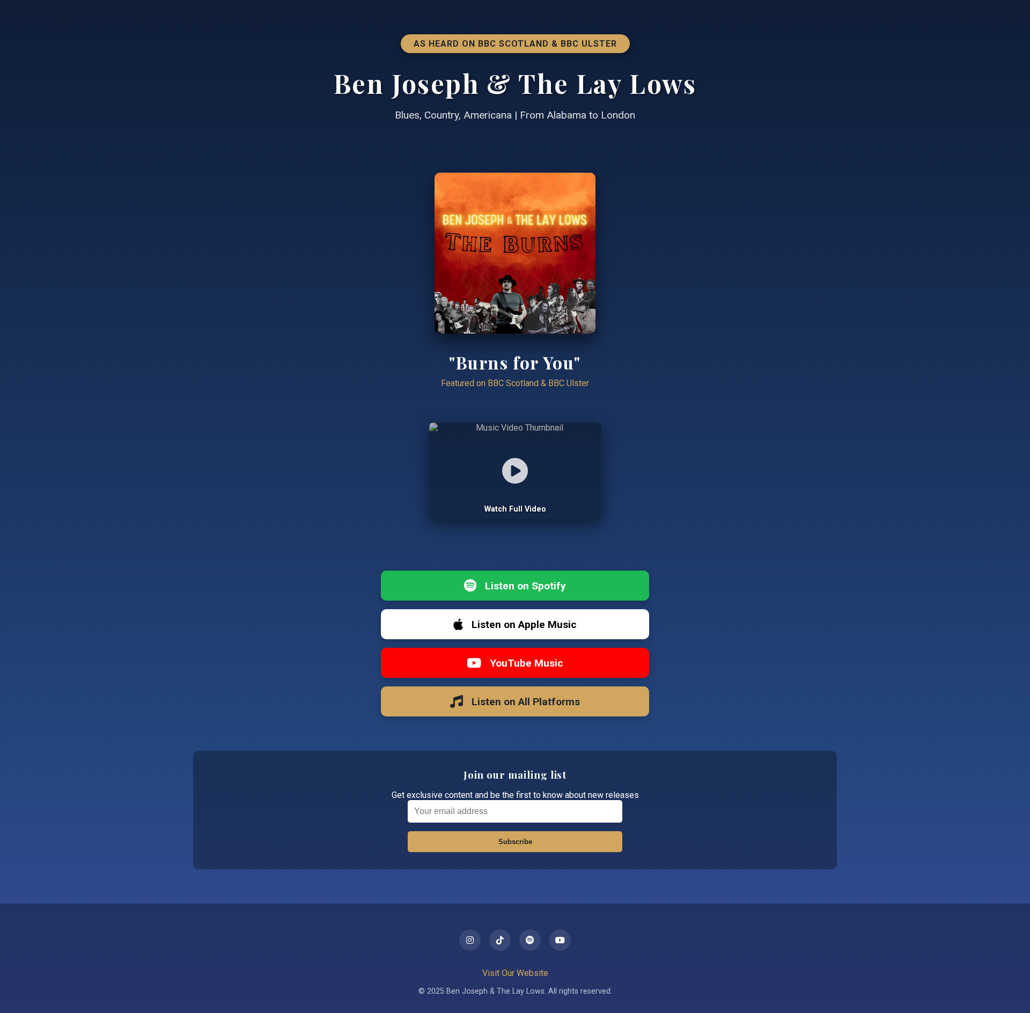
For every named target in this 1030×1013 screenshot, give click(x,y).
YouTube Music (526, 663)
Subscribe (515, 842)
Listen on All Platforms (526, 702)
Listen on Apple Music (524, 624)
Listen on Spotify (525, 586)
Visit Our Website (515, 973)
